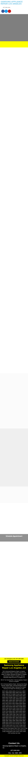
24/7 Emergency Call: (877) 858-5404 (14, 658)
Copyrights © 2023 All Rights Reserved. (14, 755)
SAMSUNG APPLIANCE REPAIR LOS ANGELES (12, 2)
